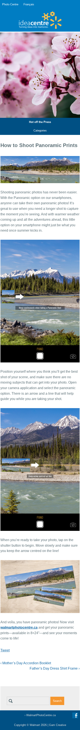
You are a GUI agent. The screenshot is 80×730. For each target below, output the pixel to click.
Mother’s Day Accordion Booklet (25, 663)
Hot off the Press (40, 122)
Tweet (5, 650)
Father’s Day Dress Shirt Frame (55, 668)
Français (28, 4)
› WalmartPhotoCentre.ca (40, 715)
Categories (40, 130)
